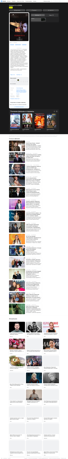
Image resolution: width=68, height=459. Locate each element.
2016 (10, 42)
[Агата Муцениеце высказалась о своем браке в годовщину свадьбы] (34, 431)
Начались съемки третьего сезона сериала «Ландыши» (33, 260)
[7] (21, 81)
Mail (1, 458)
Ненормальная (38, 129)
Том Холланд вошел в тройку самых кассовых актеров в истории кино (33, 156)
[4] (16, 81)
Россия (17, 93)
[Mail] (1, 1)
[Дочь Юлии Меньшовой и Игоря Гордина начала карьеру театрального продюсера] (17, 380)
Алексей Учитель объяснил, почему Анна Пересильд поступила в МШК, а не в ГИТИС (33, 284)
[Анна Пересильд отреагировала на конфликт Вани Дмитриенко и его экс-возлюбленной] (51, 397)
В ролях (11, 89)
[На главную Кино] (4, 1)
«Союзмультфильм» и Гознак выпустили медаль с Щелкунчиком (33, 249)
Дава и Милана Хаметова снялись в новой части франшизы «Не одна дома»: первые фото (33, 296)
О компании (5, 458)
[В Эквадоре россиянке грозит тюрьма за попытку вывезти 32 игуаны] (17, 448)
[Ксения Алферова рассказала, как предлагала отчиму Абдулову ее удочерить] (34, 330)
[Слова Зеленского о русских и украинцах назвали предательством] (17, 330)
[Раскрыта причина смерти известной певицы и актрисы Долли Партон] (34, 380)
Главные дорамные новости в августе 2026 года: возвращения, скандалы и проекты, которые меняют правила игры (33, 168)
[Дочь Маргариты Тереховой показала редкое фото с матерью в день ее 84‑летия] (51, 364)
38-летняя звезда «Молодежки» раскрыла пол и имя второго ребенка (33, 238)
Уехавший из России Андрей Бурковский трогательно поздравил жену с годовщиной (33, 273)
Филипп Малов (19, 89)
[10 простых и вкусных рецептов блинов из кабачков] (17, 364)
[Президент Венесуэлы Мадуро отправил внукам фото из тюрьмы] (34, 397)
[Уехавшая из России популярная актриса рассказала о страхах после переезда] (51, 330)
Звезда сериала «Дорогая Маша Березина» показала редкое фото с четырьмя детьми (33, 203)
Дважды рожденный (14, 129)
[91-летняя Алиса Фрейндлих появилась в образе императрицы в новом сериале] (34, 414)
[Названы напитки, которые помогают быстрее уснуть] (51, 431)
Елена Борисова (19, 88)
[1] (11, 81)
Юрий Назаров (23, 90)
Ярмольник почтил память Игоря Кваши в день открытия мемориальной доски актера (33, 191)
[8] (23, 81)
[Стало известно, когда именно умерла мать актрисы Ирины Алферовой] (17, 397)
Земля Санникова (50, 129)
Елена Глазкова (19, 92)
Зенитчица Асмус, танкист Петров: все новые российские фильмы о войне (33, 144)
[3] (14, 81)
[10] (27, 81)
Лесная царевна (25, 129)
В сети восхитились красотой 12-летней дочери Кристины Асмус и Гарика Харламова (33, 179)
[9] (25, 81)
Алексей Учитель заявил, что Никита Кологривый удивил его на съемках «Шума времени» (33, 214)
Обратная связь (63, 458)
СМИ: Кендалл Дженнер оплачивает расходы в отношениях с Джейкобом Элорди (33, 226)
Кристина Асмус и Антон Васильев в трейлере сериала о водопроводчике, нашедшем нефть (33, 308)
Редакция (25, 458)
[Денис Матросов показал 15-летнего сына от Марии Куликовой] (17, 431)
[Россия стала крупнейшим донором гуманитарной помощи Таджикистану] (34, 448)
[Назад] (54, 111)
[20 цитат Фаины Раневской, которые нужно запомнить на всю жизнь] (51, 380)
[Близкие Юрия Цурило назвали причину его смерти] (51, 414)
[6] (20, 81)
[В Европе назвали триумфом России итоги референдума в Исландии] (34, 364)
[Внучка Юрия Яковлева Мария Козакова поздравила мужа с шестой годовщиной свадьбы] (51, 347)
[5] (18, 81)
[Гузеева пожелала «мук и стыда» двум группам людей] (17, 414)
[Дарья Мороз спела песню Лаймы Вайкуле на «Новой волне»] (51, 448)
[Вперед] (57, 111)
